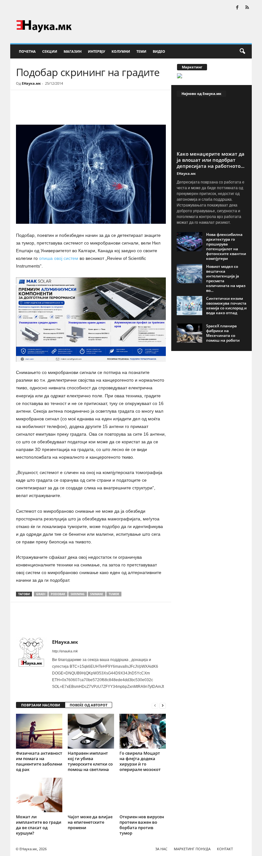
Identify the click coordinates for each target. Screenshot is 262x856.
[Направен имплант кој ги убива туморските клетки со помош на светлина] (91, 731)
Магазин (72, 51)
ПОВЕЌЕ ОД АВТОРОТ (88, 705)
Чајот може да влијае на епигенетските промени (90, 822)
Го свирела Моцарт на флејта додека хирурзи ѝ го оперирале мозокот (140, 761)
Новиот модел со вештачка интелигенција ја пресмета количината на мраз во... (225, 278)
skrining (78, 594)
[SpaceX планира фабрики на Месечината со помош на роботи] (189, 333)
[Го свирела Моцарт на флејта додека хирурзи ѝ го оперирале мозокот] (142, 731)
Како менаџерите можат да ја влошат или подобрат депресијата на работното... (210, 160)
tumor (114, 594)
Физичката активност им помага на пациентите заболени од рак (39, 761)
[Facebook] (237, 7)
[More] (75, 109)
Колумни (121, 51)
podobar (58, 594)
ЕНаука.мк (31, 83)
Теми (141, 51)
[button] (242, 51)
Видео (159, 51)
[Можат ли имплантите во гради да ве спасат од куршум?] (39, 795)
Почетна (27, 51)
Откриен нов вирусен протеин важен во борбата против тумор (141, 825)
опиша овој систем (58, 258)
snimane (96, 594)
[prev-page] (155, 705)
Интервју (96, 51)
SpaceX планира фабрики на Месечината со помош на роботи (223, 333)
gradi (40, 594)
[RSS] (247, 7)
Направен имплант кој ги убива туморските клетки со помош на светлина (90, 761)
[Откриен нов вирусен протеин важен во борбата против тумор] (142, 795)
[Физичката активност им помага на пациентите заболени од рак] (39, 731)
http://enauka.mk (65, 651)
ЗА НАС (161, 848)
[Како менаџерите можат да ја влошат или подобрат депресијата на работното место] (212, 125)
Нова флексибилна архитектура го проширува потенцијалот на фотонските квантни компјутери (226, 246)
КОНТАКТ (225, 848)
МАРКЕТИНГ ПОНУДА (192, 848)
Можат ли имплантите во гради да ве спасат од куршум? (38, 825)
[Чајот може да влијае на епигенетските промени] (91, 795)
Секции (49, 51)
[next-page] (162, 705)
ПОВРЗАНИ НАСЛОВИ (40, 705)
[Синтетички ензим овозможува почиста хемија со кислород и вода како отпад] (189, 305)
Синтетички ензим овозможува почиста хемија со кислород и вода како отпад (226, 305)
